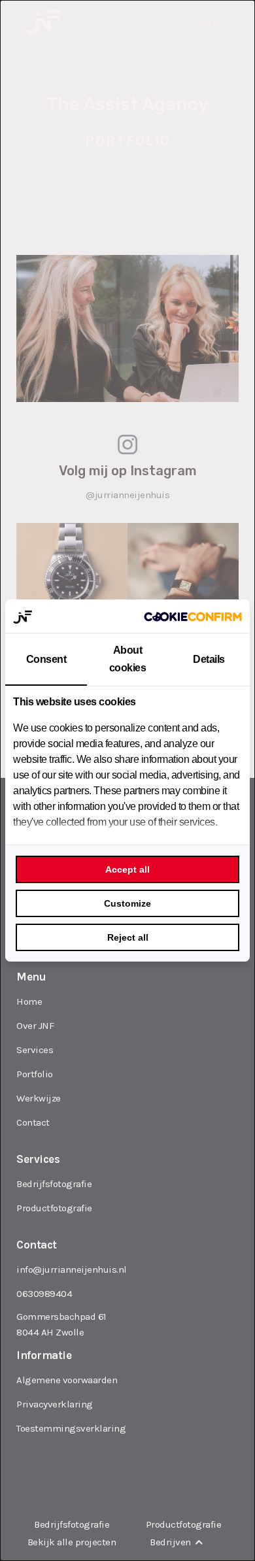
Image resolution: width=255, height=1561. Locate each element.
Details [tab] (209, 659)
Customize (127, 903)
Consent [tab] (46, 659)
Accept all (127, 869)
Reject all (127, 937)
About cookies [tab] (127, 659)
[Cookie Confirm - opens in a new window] (193, 616)
